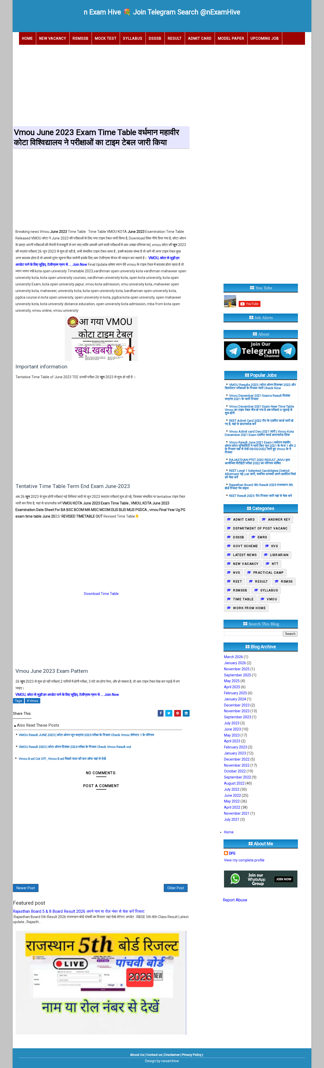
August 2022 (234, 783)
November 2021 (237, 813)
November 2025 (237, 669)
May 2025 (232, 681)
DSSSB (155, 38)
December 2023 (237, 705)
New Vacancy (52, 38)
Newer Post (25, 888)
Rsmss (287, 581)
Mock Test (106, 38)
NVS (236, 572)
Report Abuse (235, 900)
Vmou (272, 599)
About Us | (138, 1055)
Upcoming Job (265, 38)
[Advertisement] (162, 84)
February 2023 (235, 747)
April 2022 (232, 807)
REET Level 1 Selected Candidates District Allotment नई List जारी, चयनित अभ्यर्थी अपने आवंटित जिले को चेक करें (260, 474)
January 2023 (235, 753)
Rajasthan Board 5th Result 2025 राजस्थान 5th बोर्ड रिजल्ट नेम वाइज (259, 486)
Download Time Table (101, 594)
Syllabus (133, 38)
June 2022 (232, 795)
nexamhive (170, 1061)
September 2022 (237, 777)
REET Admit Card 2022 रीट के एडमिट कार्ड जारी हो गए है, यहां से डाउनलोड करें (259, 422)
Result (175, 38)
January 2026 (235, 663)
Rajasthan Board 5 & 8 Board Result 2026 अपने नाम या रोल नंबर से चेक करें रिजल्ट (79, 911)
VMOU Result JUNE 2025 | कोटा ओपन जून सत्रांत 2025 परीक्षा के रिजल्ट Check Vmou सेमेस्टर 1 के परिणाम (86, 735)
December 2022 (237, 759)
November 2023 (237, 711)
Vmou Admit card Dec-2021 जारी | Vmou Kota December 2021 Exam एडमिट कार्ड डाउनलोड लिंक (259, 433)
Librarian (279, 555)
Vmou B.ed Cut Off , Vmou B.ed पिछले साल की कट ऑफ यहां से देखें (62, 759)
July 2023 (231, 723)
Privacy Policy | (192, 1055)
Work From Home (249, 608)
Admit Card (200, 38)
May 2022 (232, 801)
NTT (275, 564)
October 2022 (235, 771)
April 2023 (232, 741)
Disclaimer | (172, 1055)
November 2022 (237, 765)
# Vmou (32, 701)
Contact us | (155, 1055)
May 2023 (232, 735)
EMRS (262, 537)
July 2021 (231, 819)
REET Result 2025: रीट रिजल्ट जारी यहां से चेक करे (260, 496)
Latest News (245, 555)
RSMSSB (81, 38)
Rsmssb (240, 590)
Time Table (243, 599)
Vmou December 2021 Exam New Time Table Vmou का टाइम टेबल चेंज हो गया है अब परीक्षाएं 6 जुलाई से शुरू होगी (259, 410)
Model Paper (231, 38)
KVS (274, 546)
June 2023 (232, 729)
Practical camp (268, 572)
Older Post (175, 888)
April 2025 (232, 687)
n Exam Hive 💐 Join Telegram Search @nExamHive (162, 12)
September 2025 (237, 675)
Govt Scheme (245, 546)
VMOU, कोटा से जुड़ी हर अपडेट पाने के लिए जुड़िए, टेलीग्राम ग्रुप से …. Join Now (67, 695)
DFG (232, 853)
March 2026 (233, 657)
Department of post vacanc (260, 528)
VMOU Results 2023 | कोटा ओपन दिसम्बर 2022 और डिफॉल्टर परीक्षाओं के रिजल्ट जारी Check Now (260, 386)
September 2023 (237, 717)
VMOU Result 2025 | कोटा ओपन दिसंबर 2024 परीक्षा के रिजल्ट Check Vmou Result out (75, 747)
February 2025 (235, 693)
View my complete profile (244, 860)
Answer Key (279, 519)
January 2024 (235, 699)
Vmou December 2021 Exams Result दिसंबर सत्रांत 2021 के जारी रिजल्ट (257, 397)
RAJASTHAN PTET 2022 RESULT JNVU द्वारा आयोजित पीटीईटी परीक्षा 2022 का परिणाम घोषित (257, 461)
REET (237, 581)
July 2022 (231, 789)
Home (27, 38)
